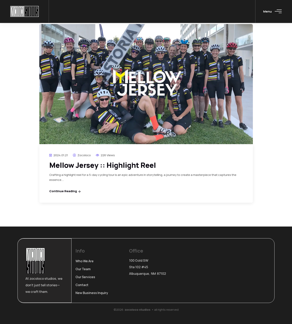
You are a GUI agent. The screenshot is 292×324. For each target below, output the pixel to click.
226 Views (107, 155)
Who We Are (84, 261)
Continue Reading (63, 191)
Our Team (83, 269)
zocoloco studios (137, 310)
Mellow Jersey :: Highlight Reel (102, 165)
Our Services (85, 277)
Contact (81, 285)
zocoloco (84, 155)
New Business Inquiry (91, 293)
